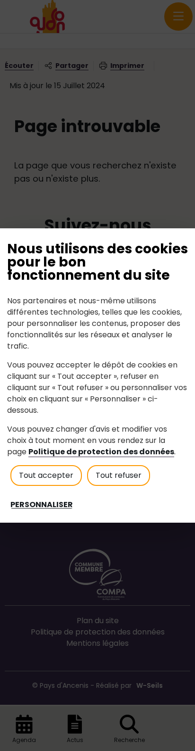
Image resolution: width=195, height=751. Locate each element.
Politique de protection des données (101, 451)
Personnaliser (41, 505)
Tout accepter (46, 475)
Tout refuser (119, 475)
